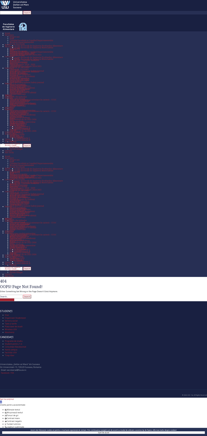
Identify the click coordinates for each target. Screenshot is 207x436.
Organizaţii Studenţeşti (15, 318)
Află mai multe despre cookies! (165, 430)
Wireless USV (11, 329)
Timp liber (9, 355)
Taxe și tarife (11, 323)
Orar (7, 315)
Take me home (7, 299)
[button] (1, 402)
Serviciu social (11, 320)
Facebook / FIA (7, 373)
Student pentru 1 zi (13, 344)
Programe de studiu (14, 341)
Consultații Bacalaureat (15, 346)
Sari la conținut (7, 399)
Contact (5, 360)
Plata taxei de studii (14, 326)
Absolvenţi (9, 332)
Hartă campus (11, 349)
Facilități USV (11, 352)
